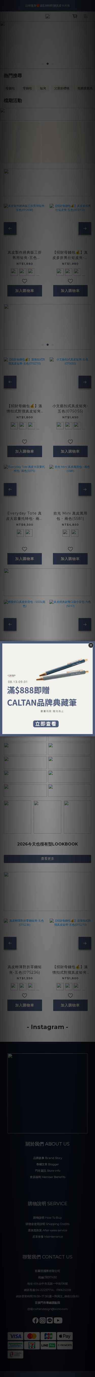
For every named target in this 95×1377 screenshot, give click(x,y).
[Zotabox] (91, 731)
